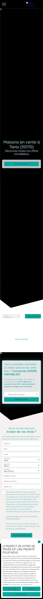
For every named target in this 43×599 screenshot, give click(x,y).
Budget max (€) (10, 476)
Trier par (6, 315)
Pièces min (8, 487)
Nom (5, 449)
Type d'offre (7, 458)
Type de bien (7, 464)
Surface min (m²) (10, 481)
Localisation (7, 469)
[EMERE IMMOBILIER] (33, 4)
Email (6, 454)
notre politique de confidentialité (20, 584)
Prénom (7, 444)
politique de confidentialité (15, 529)
